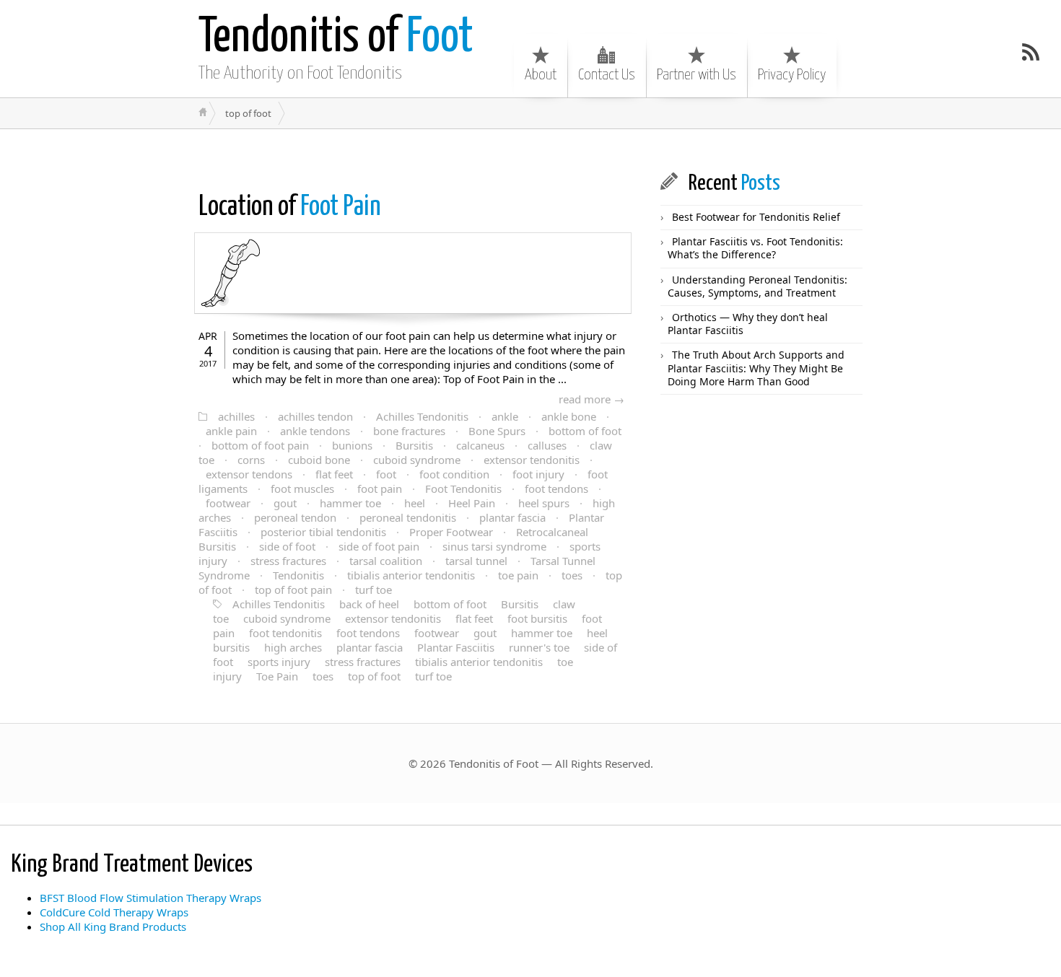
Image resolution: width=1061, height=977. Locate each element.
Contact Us (606, 75)
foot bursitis (537, 618)
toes (572, 575)
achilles (236, 416)
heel (414, 503)
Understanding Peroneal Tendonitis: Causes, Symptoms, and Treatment (757, 286)
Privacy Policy (792, 75)
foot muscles (302, 488)
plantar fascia (512, 517)
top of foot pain (293, 589)
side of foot (287, 546)
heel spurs (543, 503)
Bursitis (414, 445)
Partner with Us (696, 75)
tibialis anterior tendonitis (411, 575)
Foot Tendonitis (463, 488)
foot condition (454, 474)
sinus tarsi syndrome (494, 546)
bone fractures (409, 431)
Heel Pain (471, 503)
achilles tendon (315, 416)
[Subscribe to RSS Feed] (1030, 52)
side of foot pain (379, 546)
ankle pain (231, 431)
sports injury (279, 661)
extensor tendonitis (532, 459)
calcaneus (480, 445)
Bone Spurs (496, 431)
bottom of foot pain (260, 445)
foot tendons (556, 488)
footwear (228, 503)
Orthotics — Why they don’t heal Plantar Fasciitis (748, 323)
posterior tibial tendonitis (323, 532)
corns (251, 459)
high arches (293, 647)
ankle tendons (315, 431)
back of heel (369, 604)
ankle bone (568, 416)
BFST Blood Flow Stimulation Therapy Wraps (150, 897)
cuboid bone (319, 459)
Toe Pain (277, 676)
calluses (547, 445)
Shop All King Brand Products (113, 926)
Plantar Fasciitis (455, 647)
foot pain (379, 488)
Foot (335, 37)
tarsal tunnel (476, 560)
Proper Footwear (451, 532)
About (540, 75)
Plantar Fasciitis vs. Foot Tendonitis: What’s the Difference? (755, 248)
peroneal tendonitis (407, 517)
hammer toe (350, 503)
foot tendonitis (285, 633)
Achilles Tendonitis (422, 416)
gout (285, 503)
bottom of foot (585, 431)
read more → (591, 399)
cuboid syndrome (416, 459)
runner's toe (539, 647)
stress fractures (288, 560)
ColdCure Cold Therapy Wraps (114, 912)
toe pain (518, 575)
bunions (352, 445)
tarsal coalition (385, 560)
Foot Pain (289, 207)
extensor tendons (249, 474)
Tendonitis (298, 575)
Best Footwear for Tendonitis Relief (756, 217)
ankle (505, 416)
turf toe (373, 589)
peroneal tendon (295, 517)
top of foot (374, 676)
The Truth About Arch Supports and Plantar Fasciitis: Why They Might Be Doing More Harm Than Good (756, 367)
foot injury (538, 474)
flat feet (334, 474)
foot (386, 474)
